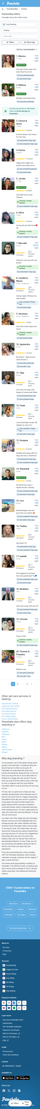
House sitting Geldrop (10, 719)
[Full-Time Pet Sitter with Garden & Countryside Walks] (20, 386)
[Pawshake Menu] (3, 3)
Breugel (4, 752)
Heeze (4, 739)
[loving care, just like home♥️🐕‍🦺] (20, 224)
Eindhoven (5, 729)
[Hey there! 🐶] (20, 538)
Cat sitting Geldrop (9, 714)
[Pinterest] (19, 1091)
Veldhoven (6, 734)
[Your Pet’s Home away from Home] (20, 326)
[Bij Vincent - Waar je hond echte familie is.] (20, 355)
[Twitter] (9, 1091)
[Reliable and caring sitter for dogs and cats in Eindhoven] (20, 451)
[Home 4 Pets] (20, 632)
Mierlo (4, 742)
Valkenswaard (7, 750)
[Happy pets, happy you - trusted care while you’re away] (20, 161)
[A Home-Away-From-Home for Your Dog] (20, 132)
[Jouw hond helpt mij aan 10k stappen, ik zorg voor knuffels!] (20, 419)
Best (3, 737)
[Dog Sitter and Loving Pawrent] (20, 192)
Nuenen (4, 744)
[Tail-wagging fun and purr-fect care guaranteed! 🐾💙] (20, 569)
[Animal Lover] (20, 663)
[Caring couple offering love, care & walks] (20, 292)
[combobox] (20, 24)
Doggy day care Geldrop (11, 706)
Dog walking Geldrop (9, 709)
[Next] (32, 684)
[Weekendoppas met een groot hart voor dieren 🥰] (20, 510)
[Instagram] (14, 1091)
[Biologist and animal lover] (20, 93)
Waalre (4, 747)
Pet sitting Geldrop (9, 716)
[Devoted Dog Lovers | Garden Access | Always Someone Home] (20, 481)
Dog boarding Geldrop (10, 704)
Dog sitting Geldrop (9, 711)
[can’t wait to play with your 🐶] (20, 601)
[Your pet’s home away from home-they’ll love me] (20, 67)
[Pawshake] (13, 3)
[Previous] (8, 684)
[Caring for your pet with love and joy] (20, 257)
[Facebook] (4, 1091)
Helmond (5, 732)
